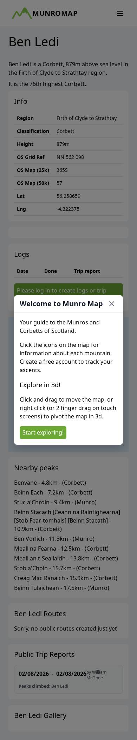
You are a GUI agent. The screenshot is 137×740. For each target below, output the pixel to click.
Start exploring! (43, 432)
